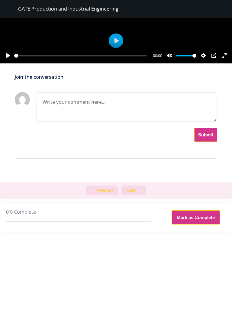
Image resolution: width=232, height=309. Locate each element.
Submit (205, 134)
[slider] (80, 56)
